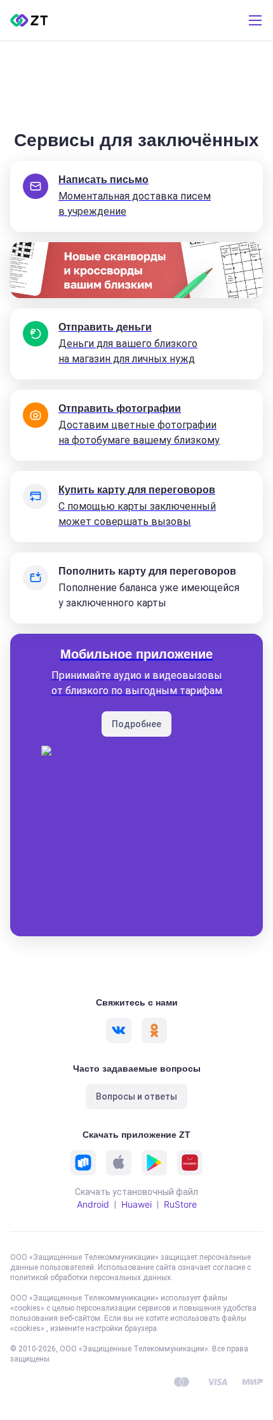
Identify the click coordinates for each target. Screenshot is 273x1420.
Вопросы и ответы (136, 1096)
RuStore (180, 1204)
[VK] (118, 1030)
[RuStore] (83, 1162)
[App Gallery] (190, 1162)
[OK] (154, 1030)
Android (93, 1204)
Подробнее (136, 724)
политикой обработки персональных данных (90, 1277)
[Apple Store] (118, 1162)
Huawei (136, 1204)
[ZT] (29, 20)
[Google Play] (154, 1162)
